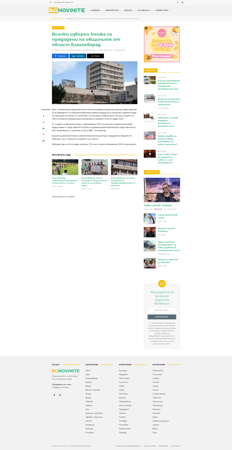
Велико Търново (93, 390)
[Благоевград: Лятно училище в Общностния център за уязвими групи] (94, 167)
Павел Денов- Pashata (158, 205)
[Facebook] (43, 116)
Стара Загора (159, 394)
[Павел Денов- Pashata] (162, 190)
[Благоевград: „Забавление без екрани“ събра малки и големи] (65, 167)
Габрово (89, 401)
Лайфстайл (161, 10)
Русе (155, 432)
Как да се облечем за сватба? (168, 261)
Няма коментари (105, 50)
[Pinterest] (43, 134)
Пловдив (123, 421)
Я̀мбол (155, 429)
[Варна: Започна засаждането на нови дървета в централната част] (150, 246)
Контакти (175, 446)
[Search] (182, 2)
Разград (122, 432)
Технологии (158, 401)
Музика (122, 398)
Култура (123, 370)
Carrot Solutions (84, 446)
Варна (88, 386)
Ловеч (121, 386)
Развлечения (124, 429)
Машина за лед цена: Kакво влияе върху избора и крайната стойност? (179, 102)
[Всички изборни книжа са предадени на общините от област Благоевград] (94, 82)
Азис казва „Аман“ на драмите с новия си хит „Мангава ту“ (168, 158)
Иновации (90, 425)
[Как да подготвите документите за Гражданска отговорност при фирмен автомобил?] (150, 80)
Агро (88, 374)
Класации (90, 432)
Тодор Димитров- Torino (168, 216)
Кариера (89, 429)
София (155, 386)
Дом (87, 409)
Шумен (156, 425)
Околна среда (125, 405)
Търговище (158, 405)
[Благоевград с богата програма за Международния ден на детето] (124, 167)
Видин (88, 394)
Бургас (89, 382)
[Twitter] (43, 122)
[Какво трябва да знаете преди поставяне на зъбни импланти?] (150, 135)
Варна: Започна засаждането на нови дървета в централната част (169, 246)
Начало (69, 18)
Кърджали (123, 374)
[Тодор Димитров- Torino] (150, 218)
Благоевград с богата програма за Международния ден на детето (123, 181)
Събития (157, 398)
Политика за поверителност (128, 446)
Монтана (123, 394)
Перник (122, 413)
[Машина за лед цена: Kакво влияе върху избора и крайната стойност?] (150, 98)
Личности (158, 209)
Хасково (156, 413)
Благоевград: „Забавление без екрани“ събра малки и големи (65, 180)
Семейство (158, 370)
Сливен (156, 378)
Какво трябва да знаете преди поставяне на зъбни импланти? (168, 140)
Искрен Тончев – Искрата (167, 229)
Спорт (156, 390)
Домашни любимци (94, 413)
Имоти (89, 421)
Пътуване (123, 425)
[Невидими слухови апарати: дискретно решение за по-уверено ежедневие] (150, 117)
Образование (125, 401)
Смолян (156, 382)
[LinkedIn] (43, 128)
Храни (155, 417)
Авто (88, 370)
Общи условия (150, 446)
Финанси (156, 409)
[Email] (43, 140)
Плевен (122, 417)
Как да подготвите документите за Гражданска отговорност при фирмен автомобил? (169, 85)
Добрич (89, 405)
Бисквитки (163, 446)
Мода (121, 390)
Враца (88, 398)
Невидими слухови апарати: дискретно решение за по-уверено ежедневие (168, 122)
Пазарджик (124, 409)
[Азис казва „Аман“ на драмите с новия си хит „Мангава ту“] (150, 154)
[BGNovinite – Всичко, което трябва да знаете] (67, 10)
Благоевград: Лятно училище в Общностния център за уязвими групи (94, 181)
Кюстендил (124, 378)
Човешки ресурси (161, 421)
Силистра (157, 374)
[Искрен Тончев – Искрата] (150, 232)
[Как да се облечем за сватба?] (150, 263)
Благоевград (58, 28)
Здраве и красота (94, 417)
